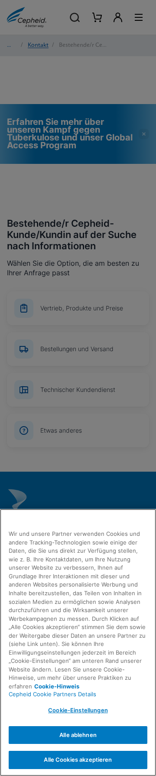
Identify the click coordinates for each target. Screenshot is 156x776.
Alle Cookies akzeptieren (78, 759)
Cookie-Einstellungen (78, 710)
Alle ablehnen (78, 734)
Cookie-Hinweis (56, 686)
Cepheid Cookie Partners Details (52, 694)
